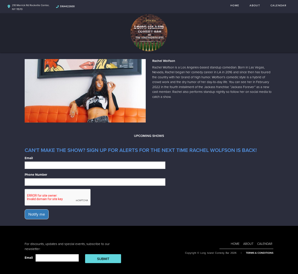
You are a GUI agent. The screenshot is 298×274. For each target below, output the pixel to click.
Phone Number (36, 175)
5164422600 (67, 6)
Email (29, 158)
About (255, 5)
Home (234, 5)
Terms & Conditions (259, 252)
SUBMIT (103, 259)
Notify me (36, 214)
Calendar (278, 5)
